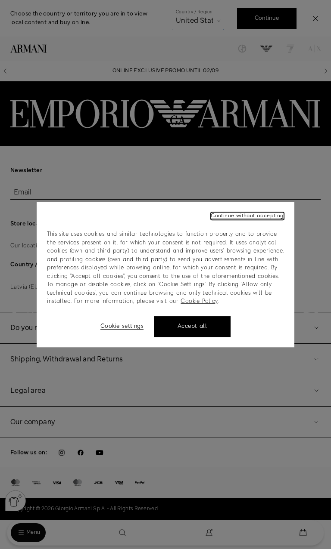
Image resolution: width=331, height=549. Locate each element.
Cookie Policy (199, 301)
